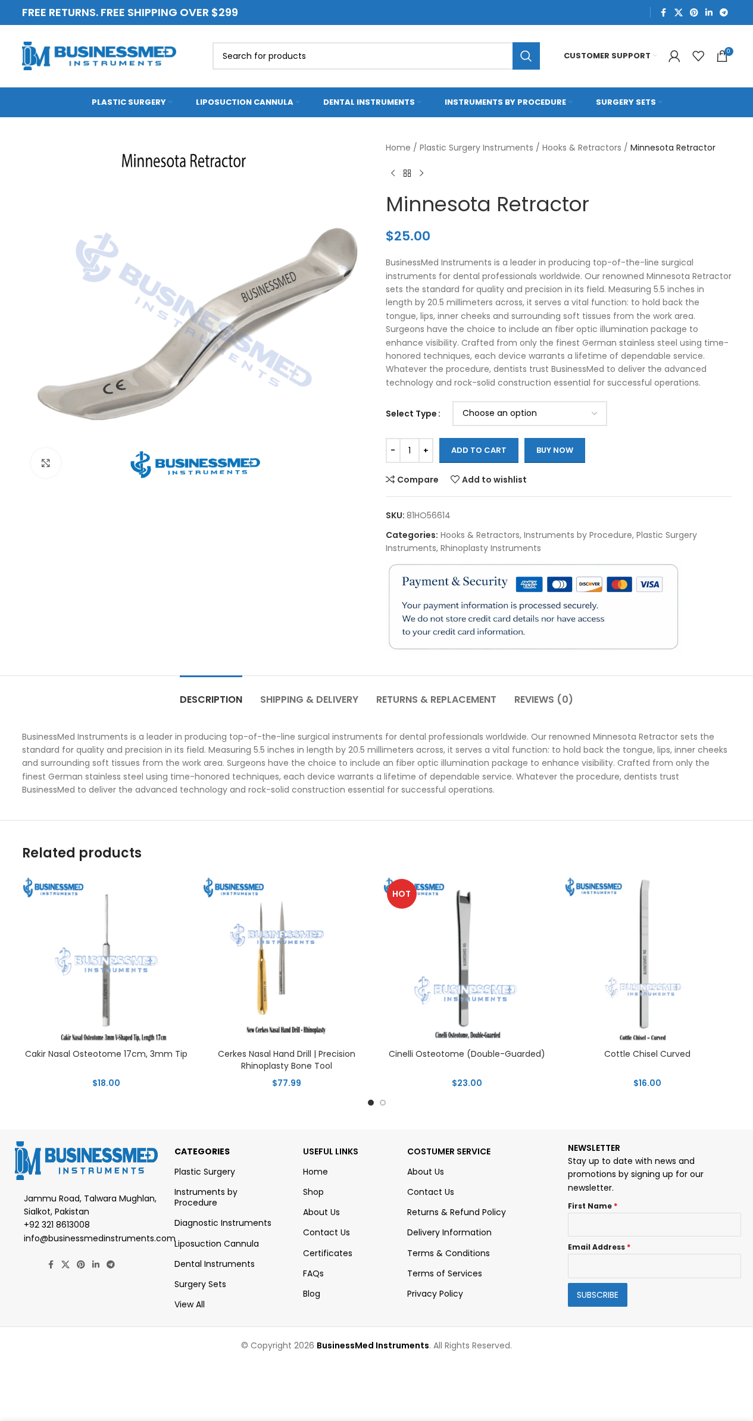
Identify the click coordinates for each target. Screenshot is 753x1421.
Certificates (327, 1253)
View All (189, 1304)
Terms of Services (444, 1273)
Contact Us (326, 1232)
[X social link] (678, 13)
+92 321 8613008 (57, 1225)
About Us (321, 1212)
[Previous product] (393, 173)
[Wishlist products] (698, 56)
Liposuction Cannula (216, 1244)
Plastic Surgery (204, 1172)
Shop (313, 1192)
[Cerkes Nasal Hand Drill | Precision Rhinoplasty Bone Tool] (286, 959)
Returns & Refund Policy (456, 1212)
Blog (311, 1294)
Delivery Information (449, 1232)
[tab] (211, 693)
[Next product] (421, 173)
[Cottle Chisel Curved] (647, 959)
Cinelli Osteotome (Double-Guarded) (467, 1054)
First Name (592, 1206)
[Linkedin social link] (709, 13)
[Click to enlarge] (46, 463)
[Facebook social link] (664, 13)
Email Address (599, 1247)
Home (398, 148)
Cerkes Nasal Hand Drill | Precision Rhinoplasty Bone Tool (286, 1060)
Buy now (554, 450)
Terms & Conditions (448, 1253)
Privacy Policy (435, 1294)
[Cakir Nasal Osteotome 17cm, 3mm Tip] (106, 959)
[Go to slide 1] (371, 1103)
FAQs (313, 1273)
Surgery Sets (200, 1284)
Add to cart (479, 450)
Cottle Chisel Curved (647, 1054)
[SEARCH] (526, 56)
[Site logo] (99, 55)
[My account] (674, 56)
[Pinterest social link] (694, 13)
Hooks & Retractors (581, 148)
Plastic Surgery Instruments (476, 148)
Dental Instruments (214, 1264)
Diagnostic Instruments (222, 1223)
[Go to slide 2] (383, 1103)
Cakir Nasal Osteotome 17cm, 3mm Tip (106, 1054)
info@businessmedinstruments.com (100, 1238)
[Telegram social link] (724, 13)
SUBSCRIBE (597, 1295)
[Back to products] (407, 173)
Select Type (411, 414)
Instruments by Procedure (578, 535)
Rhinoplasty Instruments (490, 548)
